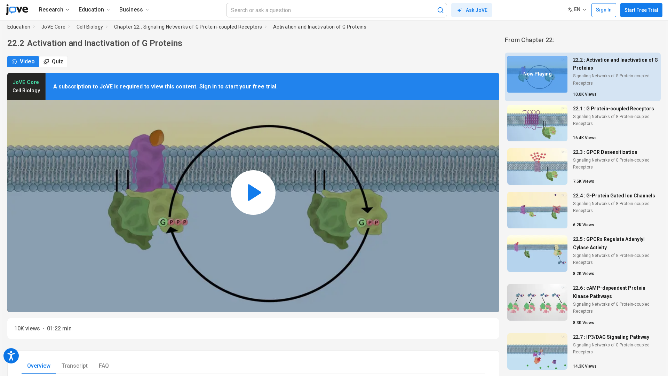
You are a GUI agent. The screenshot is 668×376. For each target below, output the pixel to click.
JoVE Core (53, 27)
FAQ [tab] (104, 365)
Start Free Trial (641, 10)
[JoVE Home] (17, 9)
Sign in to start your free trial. (238, 86)
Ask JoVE (476, 10)
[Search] (440, 10)
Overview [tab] (38, 365)
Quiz (57, 61)
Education (19, 27)
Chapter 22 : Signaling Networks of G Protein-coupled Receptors (188, 27)
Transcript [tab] (75, 365)
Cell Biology (90, 27)
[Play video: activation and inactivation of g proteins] (253, 192)
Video (27, 61)
